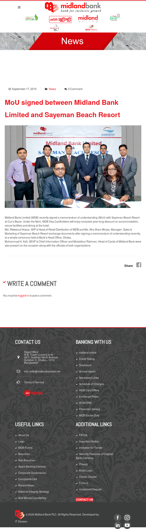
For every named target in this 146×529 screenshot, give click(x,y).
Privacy (83, 464)
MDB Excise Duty (89, 415)
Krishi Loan (85, 470)
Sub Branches (26, 460)
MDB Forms (25, 447)
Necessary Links (89, 377)
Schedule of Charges (91, 384)
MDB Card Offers (89, 390)
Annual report (87, 371)
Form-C (83, 483)
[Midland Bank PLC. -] (73, 6)
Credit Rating (87, 359)
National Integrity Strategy (33, 491)
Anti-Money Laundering (32, 498)
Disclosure (85, 365)
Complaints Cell (27, 479)
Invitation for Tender (91, 447)
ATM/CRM (85, 403)
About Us (23, 435)
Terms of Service (34, 382)
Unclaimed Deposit (90, 489)
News (52, 89)
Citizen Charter (88, 477)
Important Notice (89, 441)
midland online (87, 352)
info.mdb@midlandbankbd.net (42, 371)
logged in (23, 295)
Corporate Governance (32, 473)
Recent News (26, 485)
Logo (21, 441)
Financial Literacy (89, 409)
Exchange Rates (89, 396)
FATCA (83, 435)
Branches (24, 454)
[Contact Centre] (33, 393)
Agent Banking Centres (32, 466)
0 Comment (75, 89)
